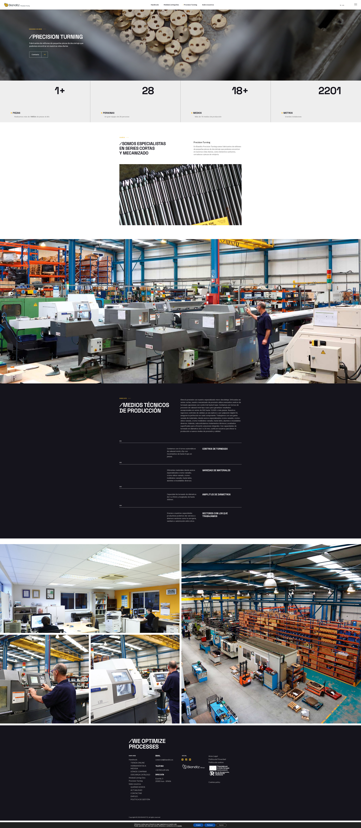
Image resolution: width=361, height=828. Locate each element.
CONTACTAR (136, 793)
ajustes (179, 826)
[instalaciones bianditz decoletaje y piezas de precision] (271, 633)
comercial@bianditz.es (164, 760)
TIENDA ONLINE (138, 763)
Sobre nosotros (135, 784)
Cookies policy (214, 782)
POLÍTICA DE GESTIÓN (140, 799)
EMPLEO (134, 796)
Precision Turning (136, 781)
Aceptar (198, 825)
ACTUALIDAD (136, 790)
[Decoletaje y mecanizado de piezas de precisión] (44, 679)
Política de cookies (216, 762)
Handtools (133, 760)
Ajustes (221, 825)
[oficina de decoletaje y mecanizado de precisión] (90, 602)
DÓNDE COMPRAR (139, 771)
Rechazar (210, 825)
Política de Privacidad (217, 759)
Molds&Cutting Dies (137, 778)
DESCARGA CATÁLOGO (140, 775)
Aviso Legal (213, 756)
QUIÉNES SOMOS (138, 787)
